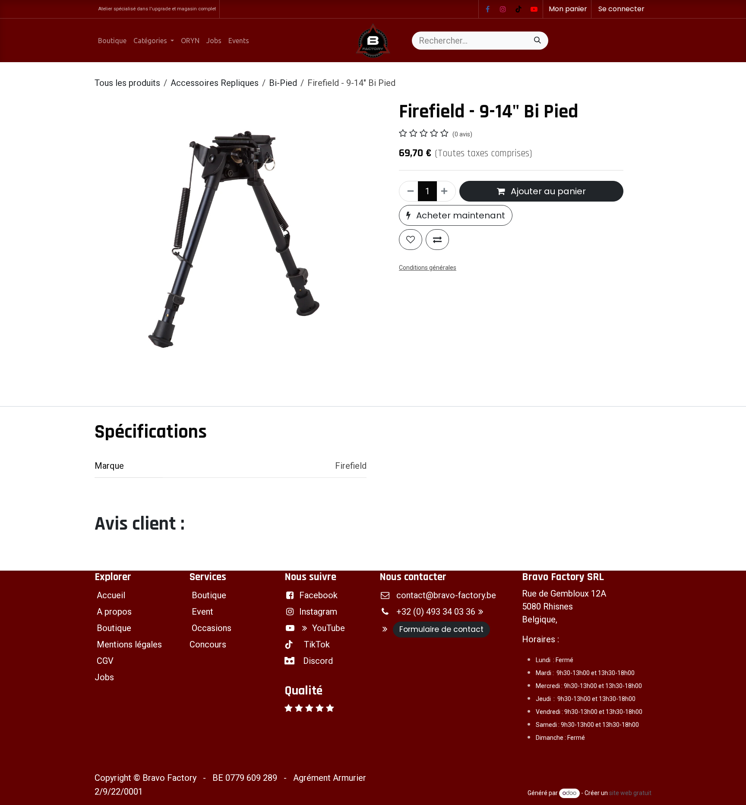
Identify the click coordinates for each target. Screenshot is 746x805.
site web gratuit (630, 792)
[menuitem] (112, 40)
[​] (487, 9)
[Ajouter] (445, 191)
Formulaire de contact (441, 629)
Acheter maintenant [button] (459, 215)
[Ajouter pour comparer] (437, 239)
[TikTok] (518, 9)
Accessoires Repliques (215, 83)
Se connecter (621, 9)
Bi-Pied (283, 83)
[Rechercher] (537, 41)
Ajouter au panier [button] (547, 191)
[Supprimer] (408, 191)
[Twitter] (534, 9)
